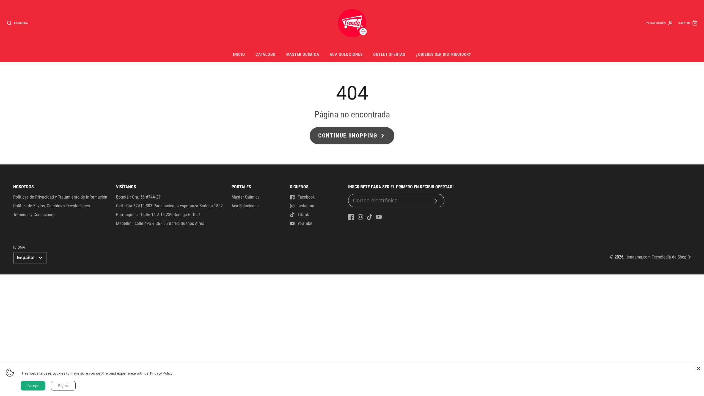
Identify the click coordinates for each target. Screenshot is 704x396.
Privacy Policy (161, 373)
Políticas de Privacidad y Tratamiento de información (60, 197)
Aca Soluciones (346, 54)
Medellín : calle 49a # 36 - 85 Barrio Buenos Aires (160, 223)
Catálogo (265, 54)
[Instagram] (361, 217)
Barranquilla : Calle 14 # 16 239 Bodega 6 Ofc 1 (158, 214)
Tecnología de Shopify (671, 257)
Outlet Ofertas (389, 54)
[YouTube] (379, 217)
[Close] (698, 368)
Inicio (239, 54)
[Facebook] (351, 217)
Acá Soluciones (245, 205)
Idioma (19, 247)
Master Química (302, 54)
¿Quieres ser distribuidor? (443, 54)
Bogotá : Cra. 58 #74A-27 (138, 197)
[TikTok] (370, 217)
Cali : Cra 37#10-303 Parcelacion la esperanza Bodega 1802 (169, 205)
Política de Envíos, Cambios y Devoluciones (51, 205)
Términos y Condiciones (34, 214)
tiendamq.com (638, 257)
